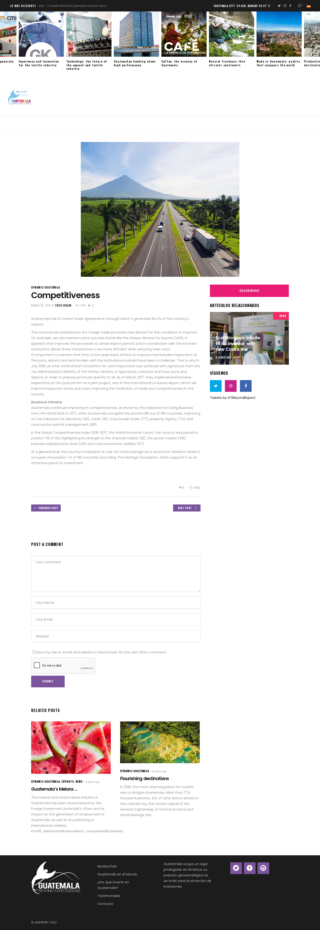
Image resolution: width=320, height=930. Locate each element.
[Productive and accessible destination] (279, 34)
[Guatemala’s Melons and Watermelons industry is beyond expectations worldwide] (71, 747)
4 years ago (93, 782)
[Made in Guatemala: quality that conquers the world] (231, 34)
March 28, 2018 (41, 305)
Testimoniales (108, 895)
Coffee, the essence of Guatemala (132, 63)
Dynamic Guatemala (45, 287)
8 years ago (223, 357)
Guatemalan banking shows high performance (87, 63)
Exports (68, 781)
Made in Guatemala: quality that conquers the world (230, 63)
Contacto (105, 903)
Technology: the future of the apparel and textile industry (39, 64)
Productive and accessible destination (277, 63)
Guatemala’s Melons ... (54, 789)
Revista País (107, 866)
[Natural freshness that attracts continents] (184, 34)
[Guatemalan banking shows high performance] (89, 34)
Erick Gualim (63, 305)
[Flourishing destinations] (160, 742)
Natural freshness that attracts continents (179, 63)
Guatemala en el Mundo (117, 874)
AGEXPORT (42, 922)
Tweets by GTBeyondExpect (233, 397)
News (283, 316)
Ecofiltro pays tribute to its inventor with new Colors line (238, 343)
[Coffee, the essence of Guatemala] (136, 34)
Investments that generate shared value (58, 6)
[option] (41, 40)
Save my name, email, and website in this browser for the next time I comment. (101, 652)
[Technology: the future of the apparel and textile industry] (41, 34)
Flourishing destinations (144, 778)
